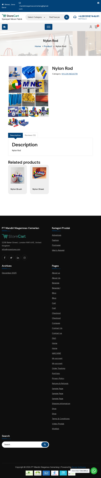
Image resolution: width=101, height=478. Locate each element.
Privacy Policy (58, 378)
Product (48, 46)
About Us (56, 278)
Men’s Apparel (58, 250)
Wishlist (55, 428)
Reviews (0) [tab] (30, 135)
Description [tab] (15, 135)
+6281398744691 (88, 16)
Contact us (57, 333)
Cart (54, 303)
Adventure (56, 235)
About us (56, 273)
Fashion (55, 240)
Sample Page (57, 388)
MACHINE (56, 353)
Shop (54, 408)
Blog (54, 293)
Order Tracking (58, 368)
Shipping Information (61, 403)
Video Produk (58, 424)
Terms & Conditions (61, 418)
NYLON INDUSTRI (70, 74)
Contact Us (57, 328)
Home (38, 46)
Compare (56, 323)
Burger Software (79, 467)
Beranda (55, 283)
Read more (17, 192)
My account (57, 358)
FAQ (54, 338)
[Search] (66, 17)
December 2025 (9, 273)
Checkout (56, 313)
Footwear (56, 245)
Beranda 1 (56, 288)
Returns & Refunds (60, 383)
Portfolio (56, 373)
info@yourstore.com (11, 249)
